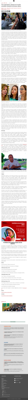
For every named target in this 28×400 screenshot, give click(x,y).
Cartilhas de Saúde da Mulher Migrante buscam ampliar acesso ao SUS (14, 353)
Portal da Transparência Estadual (5, 387)
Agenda (2, 378)
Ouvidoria (3, 384)
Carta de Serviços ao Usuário (7, 394)
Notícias (2, 381)
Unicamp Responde (4, 385)
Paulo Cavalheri (8, 9)
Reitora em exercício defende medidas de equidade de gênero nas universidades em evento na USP (13, 344)
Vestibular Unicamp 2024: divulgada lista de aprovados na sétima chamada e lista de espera (14, 332)
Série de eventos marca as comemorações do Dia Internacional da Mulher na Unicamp (13, 335)
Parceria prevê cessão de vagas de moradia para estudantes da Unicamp (13, 349)
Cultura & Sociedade (7, 360)
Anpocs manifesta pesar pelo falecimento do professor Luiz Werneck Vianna (13, 369)
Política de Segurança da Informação (6, 396)
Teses (2, 382)
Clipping (2, 379)
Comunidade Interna (7, 326)
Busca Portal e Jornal (4, 383)
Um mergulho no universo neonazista (6, 295)
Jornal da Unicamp (4, 380)
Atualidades (6, 342)
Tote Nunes (5, 8)
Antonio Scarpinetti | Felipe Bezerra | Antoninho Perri (15, 8)
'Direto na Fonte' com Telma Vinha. (6, 292)
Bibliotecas (3, 386)
